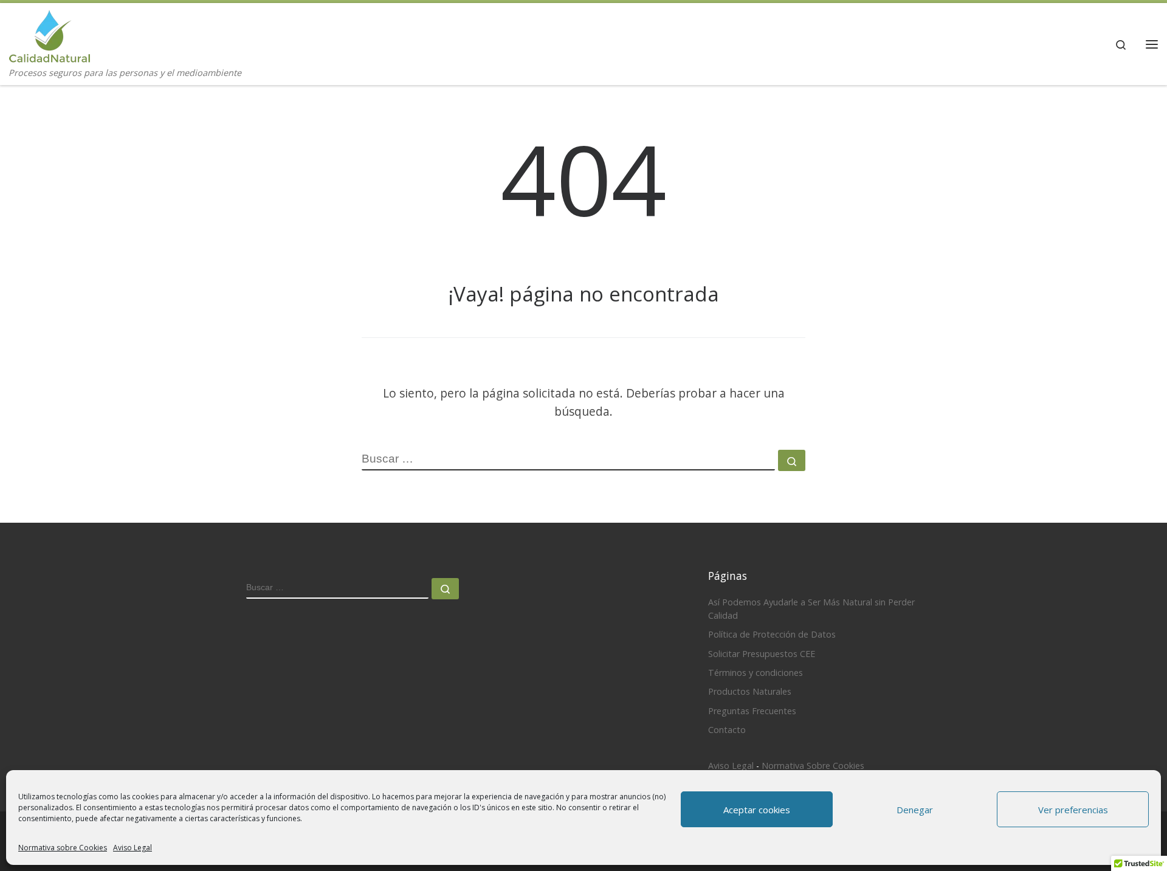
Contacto (727, 729)
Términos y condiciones (755, 672)
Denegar (915, 810)
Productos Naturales (749, 691)
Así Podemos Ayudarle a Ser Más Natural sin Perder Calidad (811, 608)
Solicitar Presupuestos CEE (761, 653)
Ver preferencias (1073, 810)
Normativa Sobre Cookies (813, 765)
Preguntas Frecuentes (752, 711)
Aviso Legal (132, 847)
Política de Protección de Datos (772, 634)
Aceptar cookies (756, 810)
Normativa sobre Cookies (62, 847)
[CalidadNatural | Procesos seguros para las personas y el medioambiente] (49, 33)
